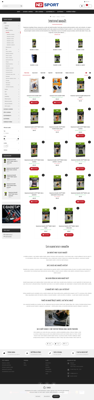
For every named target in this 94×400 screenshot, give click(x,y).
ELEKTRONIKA (60, 11)
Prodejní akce (48, 371)
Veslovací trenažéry (10, 86)
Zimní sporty (7, 106)
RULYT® (6, 146)
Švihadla (7, 80)
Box (6, 49)
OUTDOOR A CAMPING (28, 11)
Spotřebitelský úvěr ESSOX (8, 371)
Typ (4, 131)
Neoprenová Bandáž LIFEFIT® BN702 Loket (80, 193)
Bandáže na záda (10, 42)
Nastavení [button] (38, 396)
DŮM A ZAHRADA (39, 11)
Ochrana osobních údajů (7, 367)
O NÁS (46, 360)
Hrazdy (7, 62)
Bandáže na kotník (10, 36)
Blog (25, 363)
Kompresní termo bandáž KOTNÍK (57, 95)
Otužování (8, 66)
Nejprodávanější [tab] (58, 73)
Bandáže (7, 32)
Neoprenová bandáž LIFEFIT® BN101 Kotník (34, 127)
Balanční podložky (9, 30)
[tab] (86, 72)
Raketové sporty (8, 101)
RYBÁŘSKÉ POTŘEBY (71, 11)
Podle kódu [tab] (26, 73)
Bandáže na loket (10, 38)
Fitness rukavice (9, 57)
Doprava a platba (6, 363)
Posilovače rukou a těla (10, 74)
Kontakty (47, 367)
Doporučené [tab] (35, 73)
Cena (5, 136)
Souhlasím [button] (56, 396)
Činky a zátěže (9, 51)
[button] (90, 6)
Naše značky (48, 369)
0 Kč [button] (86, 6)
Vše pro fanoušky (8, 103)
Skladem (7, 133)
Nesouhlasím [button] (47, 396)
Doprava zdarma (11, 352)
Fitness (6, 28)
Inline (6, 94)
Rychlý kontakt (8, 236)
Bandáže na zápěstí (11, 45)
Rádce (25, 365)
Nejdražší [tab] (50, 73)
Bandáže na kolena (10, 34)
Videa (46, 373)
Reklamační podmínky (7, 369)
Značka (5, 143)
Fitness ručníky (9, 55)
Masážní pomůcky (9, 64)
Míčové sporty (8, 99)
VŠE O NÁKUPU (5, 360)
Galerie (47, 365)
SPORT (18, 11)
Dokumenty (48, 363)
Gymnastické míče (9, 59)
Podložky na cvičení (9, 68)
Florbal (6, 89)
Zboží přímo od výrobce (36, 352)
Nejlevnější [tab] (43, 73)
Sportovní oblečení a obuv (11, 78)
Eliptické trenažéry (9, 53)
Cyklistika (7, 26)
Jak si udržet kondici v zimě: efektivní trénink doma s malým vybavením (57, 329)
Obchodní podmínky (6, 365)
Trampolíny (8, 84)
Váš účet (87, 1)
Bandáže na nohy (10, 40)
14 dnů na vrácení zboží (82, 352)
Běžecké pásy (8, 47)
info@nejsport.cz (8, 234)
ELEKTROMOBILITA (50, 11)
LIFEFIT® (6, 145)
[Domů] (47, 5)
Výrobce (5, 150)
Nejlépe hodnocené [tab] (70, 73)
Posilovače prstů (9, 72)
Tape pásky (8, 82)
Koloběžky (7, 96)
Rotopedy (8, 76)
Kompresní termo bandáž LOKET (34, 95)
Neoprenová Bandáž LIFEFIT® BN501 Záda (80, 160)
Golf (5, 91)
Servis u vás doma (58, 352)
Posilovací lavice (9, 70)
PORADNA (26, 360)
